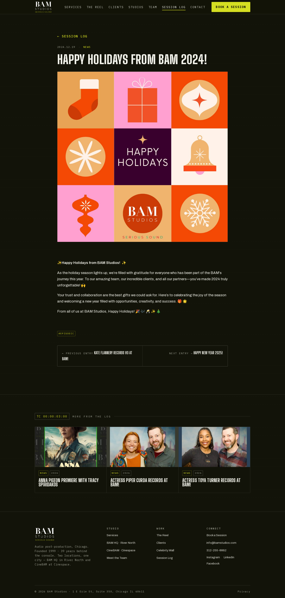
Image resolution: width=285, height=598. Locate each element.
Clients (116, 7)
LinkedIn (229, 557)
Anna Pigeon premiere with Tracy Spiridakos (69, 482)
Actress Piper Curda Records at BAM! (139, 482)
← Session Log (72, 36)
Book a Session (231, 7)
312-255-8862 (216, 550)
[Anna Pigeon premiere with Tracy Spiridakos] (70, 447)
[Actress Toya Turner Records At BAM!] (214, 447)
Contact (197, 7)
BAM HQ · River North (121, 542)
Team (153, 7)
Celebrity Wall (165, 550)
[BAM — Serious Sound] (43, 7)
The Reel (95, 7)
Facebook (212, 563)
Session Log (174, 7)
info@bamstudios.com (221, 542)
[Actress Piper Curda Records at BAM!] (142, 447)
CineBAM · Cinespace (121, 550)
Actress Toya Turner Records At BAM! (211, 482)
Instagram (213, 557)
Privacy (244, 591)
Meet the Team (117, 557)
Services (73, 7)
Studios (136, 7)
